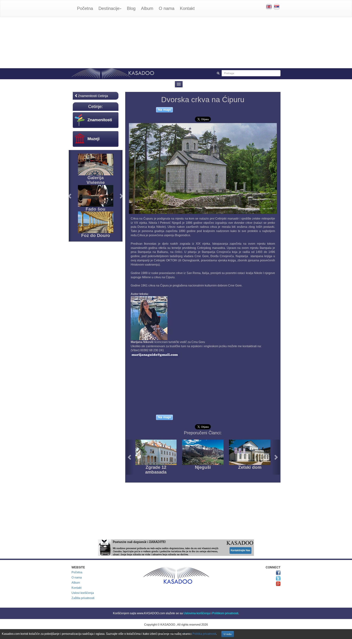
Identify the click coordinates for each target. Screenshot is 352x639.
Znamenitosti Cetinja (93, 96)
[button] (130, 457)
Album (147, 8)
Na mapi (164, 110)
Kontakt (187, 8)
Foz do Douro (95, 235)
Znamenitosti (99, 120)
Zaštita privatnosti (83, 598)
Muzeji (93, 138)
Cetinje (95, 106)
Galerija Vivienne (96, 180)
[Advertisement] (176, 42)
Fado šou (95, 209)
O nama (166, 8)
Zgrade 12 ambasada (155, 469)
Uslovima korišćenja (197, 613)
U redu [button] (228, 634)
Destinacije (109, 8)
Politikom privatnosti (225, 613)
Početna (85, 8)
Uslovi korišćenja (83, 592)
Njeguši (203, 467)
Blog (131, 8)
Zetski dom (249, 467)
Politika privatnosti (204, 633)
